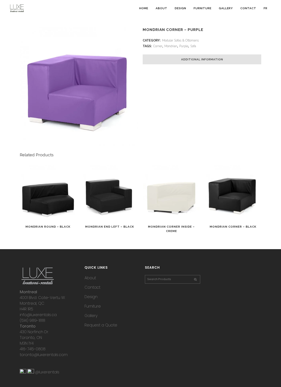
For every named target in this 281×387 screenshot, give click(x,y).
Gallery (91, 315)
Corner (157, 46)
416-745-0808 (32, 349)
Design (91, 296)
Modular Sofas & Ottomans (180, 40)
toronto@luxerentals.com (44, 354)
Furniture (93, 306)
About (90, 278)
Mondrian (170, 46)
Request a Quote (101, 325)
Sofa (193, 46)
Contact (92, 287)
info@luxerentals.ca (38, 314)
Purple (183, 46)
